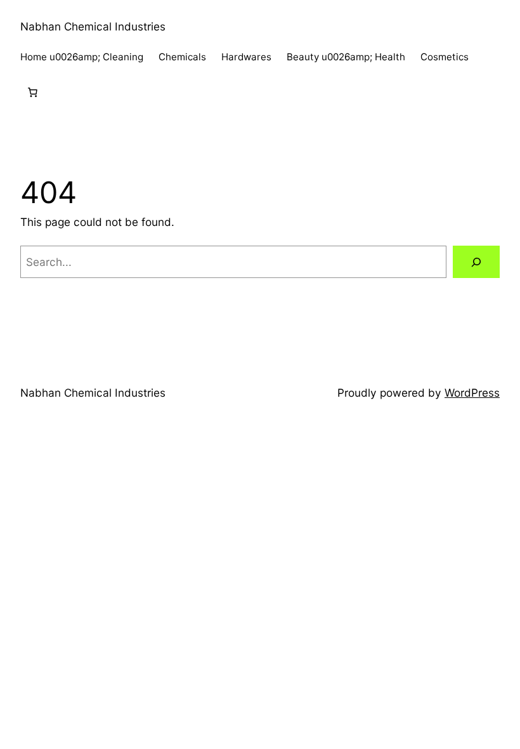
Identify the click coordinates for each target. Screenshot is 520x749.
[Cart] (32, 93)
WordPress (472, 392)
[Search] (476, 262)
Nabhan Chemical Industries (93, 26)
